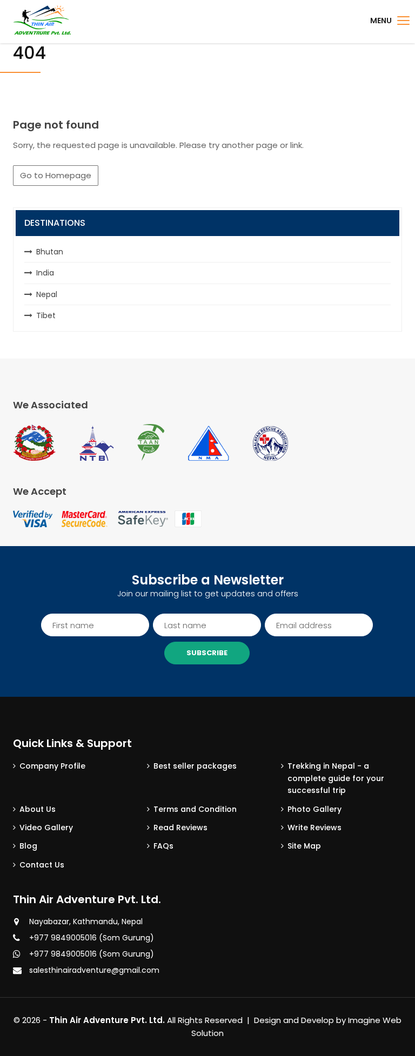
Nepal (46, 294)
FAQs (163, 845)
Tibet (46, 315)
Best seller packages (195, 766)
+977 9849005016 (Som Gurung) (91, 937)
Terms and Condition (195, 809)
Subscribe (206, 653)
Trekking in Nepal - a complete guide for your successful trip (335, 778)
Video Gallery (46, 827)
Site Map (304, 845)
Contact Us (41, 864)
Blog (28, 845)
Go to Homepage (55, 175)
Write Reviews (314, 827)
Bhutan (49, 251)
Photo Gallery (314, 809)
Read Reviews (180, 827)
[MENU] (403, 20)
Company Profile (52, 766)
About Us (37, 809)
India (45, 272)
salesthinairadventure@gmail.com (94, 970)
